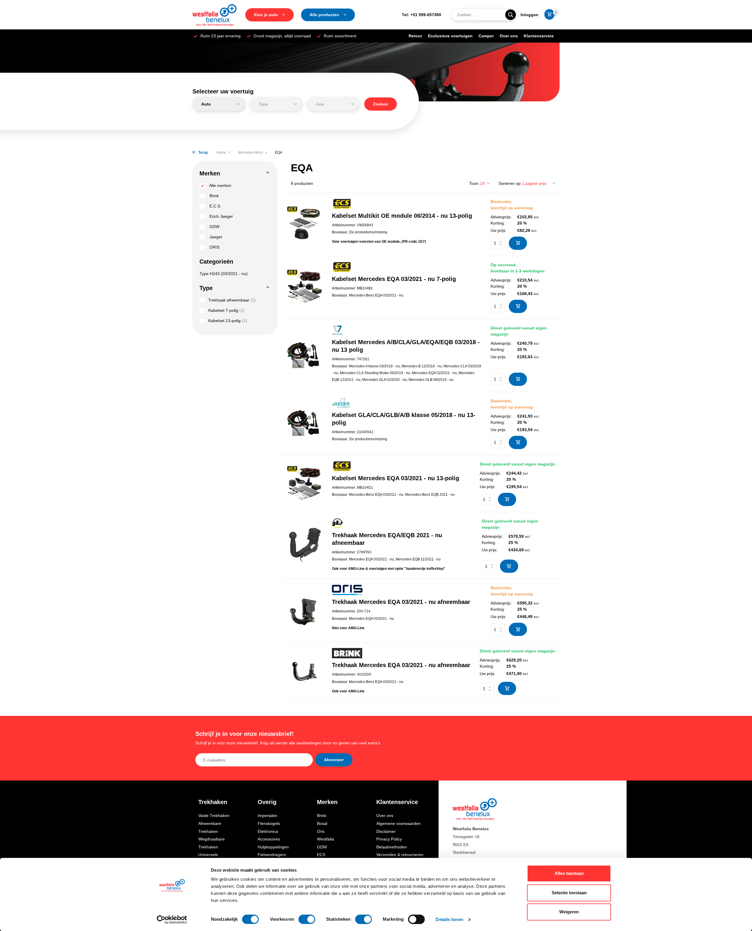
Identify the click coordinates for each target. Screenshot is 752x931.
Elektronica (268, 831)
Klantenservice (539, 36)
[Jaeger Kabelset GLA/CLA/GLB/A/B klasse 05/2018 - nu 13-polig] (304, 423)
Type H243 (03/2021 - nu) (223, 273)
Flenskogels (269, 823)
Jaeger (215, 237)
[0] (548, 14)
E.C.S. (214, 206)
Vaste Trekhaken (213, 815)
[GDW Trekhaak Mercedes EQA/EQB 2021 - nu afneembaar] (304, 545)
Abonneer (334, 759)
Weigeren (569, 911)
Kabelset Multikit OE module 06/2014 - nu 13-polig (402, 215)
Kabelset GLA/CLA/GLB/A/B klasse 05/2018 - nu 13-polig (403, 419)
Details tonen (449, 919)
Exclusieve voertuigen (450, 36)
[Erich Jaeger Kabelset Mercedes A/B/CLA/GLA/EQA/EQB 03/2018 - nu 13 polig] (304, 355)
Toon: (474, 183)
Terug (202, 152)
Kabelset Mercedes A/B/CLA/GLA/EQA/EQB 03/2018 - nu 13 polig (406, 346)
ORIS (213, 247)
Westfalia (325, 839)
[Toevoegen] (518, 243)
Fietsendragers (272, 854)
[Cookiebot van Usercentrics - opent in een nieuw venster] (172, 919)
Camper (486, 36)
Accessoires (269, 839)
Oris (321, 831)
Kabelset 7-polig (226, 310)
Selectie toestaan (569, 892)
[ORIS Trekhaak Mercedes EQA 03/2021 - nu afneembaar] (304, 610)
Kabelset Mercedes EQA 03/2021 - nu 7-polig (394, 279)
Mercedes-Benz (250, 152)
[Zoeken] (510, 14)
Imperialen (267, 815)
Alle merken (219, 185)
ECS (321, 854)
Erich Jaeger (220, 216)
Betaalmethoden (391, 847)
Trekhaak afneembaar (232, 300)
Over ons (509, 36)
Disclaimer (386, 831)
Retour (415, 36)
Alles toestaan (569, 873)
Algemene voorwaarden (398, 823)
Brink (213, 195)
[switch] (306, 919)
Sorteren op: (510, 183)
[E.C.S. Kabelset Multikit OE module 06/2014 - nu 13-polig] (304, 224)
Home (221, 152)
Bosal (322, 823)
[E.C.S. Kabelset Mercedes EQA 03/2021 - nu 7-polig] (304, 287)
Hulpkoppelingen (273, 847)
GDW (213, 226)
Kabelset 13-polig (227, 320)
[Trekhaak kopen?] (214, 14)
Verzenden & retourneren (399, 854)
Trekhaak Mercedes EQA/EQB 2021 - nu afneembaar (387, 539)
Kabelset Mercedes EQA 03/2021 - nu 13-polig (395, 478)
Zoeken (380, 104)
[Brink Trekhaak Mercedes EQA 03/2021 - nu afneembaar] (304, 671)
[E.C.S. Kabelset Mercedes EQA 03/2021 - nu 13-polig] (304, 483)
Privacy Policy (389, 839)
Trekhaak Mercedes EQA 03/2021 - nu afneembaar (401, 602)
